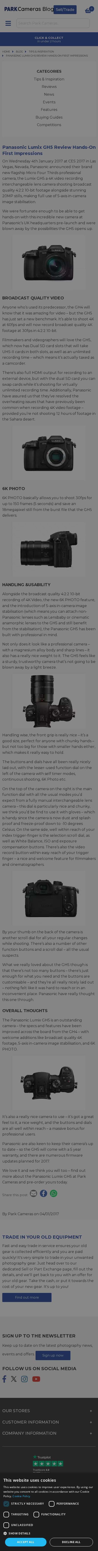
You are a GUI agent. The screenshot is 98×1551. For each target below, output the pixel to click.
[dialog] (49, 1512)
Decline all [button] (71, 1542)
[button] (49, 1533)
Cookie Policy (21, 1496)
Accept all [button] (25, 1542)
